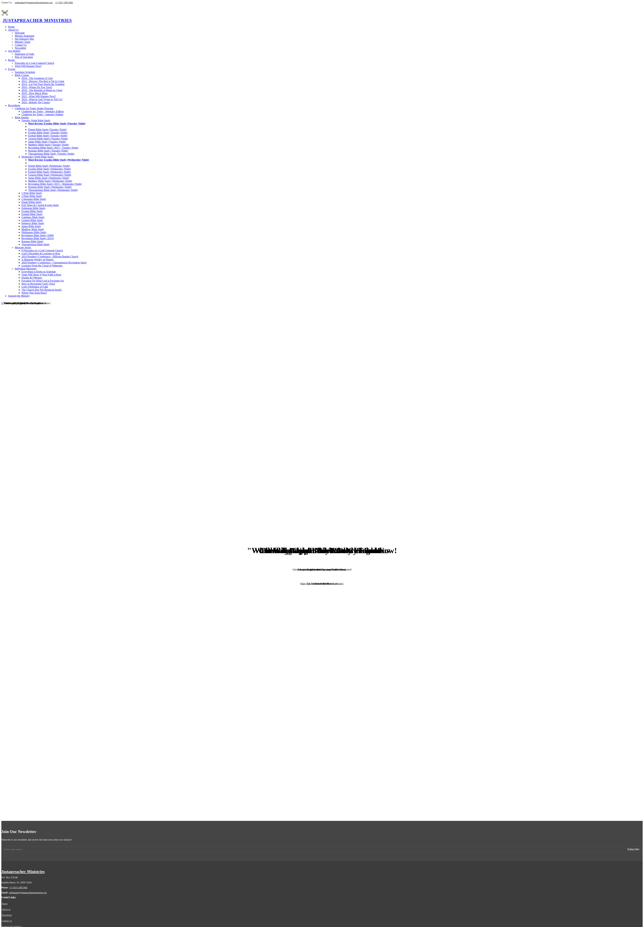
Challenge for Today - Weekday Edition (42, 111)
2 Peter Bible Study (31, 196)
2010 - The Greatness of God (36, 78)
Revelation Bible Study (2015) (37, 238)
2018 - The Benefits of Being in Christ (41, 90)
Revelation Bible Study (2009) (37, 235)
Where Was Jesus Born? (34, 292)
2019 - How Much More (34, 93)
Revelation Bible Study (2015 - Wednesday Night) (55, 184)
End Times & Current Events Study (40, 205)
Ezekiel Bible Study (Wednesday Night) (49, 171)
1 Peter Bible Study (31, 193)
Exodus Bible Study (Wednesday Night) (49, 168)
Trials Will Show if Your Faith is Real (41, 274)
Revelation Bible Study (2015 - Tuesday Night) (53, 147)
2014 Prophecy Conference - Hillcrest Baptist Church (49, 256)
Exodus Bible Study (32, 211)
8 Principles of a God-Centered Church (42, 250)
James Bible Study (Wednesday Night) (48, 177)
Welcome (20, 32)
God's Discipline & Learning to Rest (40, 253)
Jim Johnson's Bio (24, 38)
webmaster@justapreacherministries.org (28, 892)
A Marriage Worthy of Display (37, 259)
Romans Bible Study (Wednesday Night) (49, 187)
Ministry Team (22, 41)
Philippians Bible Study (33, 232)
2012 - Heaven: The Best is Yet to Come (42, 81)
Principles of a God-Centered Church (34, 63)
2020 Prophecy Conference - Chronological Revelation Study (54, 262)
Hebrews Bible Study (32, 223)
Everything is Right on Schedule (38, 271)
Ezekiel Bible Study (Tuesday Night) (47, 135)
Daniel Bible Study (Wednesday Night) (49, 165)
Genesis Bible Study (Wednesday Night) (49, 174)
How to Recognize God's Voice (38, 283)
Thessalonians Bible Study (35, 244)
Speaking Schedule (25, 72)
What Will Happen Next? (28, 66)
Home (11, 26)
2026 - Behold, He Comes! (35, 102)
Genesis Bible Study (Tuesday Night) (48, 138)
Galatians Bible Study (33, 217)
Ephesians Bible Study (33, 208)
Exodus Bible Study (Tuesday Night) (47, 132)
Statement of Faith (24, 54)
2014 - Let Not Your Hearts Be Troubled (42, 84)
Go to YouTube (322, 583)
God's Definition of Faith (34, 286)
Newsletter (20, 48)
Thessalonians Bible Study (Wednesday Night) (53, 190)
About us (6, 909)
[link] (13, 29)
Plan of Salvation (24, 57)
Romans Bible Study (32, 241)
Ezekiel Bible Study (32, 214)
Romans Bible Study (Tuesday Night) (48, 150)
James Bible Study (31, 226)
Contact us (7, 921)
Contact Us (21, 44)
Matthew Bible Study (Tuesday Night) (48, 144)
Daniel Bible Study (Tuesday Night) (47, 129)
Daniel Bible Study (31, 202)
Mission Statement (24, 35)
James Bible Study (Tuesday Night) (47, 141)
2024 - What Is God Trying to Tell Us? (42, 99)
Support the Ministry (19, 295)
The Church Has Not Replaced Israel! (41, 289)
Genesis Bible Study (32, 220)
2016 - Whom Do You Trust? (36, 87)
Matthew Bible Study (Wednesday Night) (50, 181)
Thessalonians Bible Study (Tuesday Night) (51, 153)
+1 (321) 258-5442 (18, 887)
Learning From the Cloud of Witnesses (41, 265)
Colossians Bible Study (33, 199)
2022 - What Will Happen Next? (38, 96)
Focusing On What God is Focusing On (42, 280)
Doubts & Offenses (31, 277)
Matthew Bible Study (32, 229)
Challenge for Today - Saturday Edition (42, 114)
